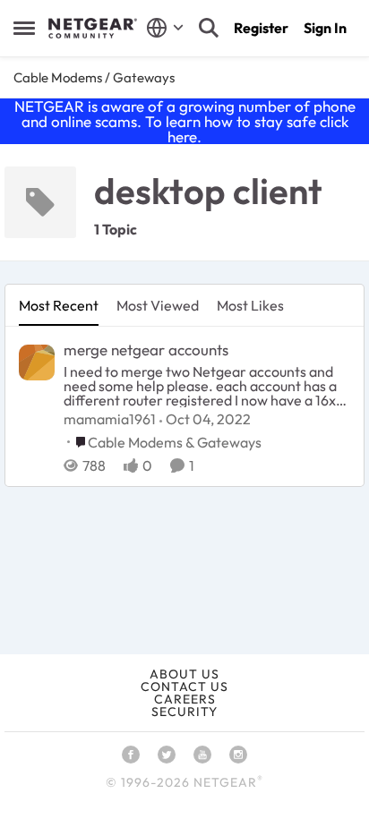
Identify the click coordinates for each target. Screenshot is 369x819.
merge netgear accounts (146, 349)
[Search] (208, 27)
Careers (185, 699)
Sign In (325, 28)
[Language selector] (165, 28)
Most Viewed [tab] (157, 305)
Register (261, 28)
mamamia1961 (110, 419)
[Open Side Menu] (24, 27)
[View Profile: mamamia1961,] (37, 362)
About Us (184, 674)
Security (184, 712)
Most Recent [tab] (59, 305)
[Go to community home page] (92, 28)
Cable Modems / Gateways (94, 77)
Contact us (184, 686)
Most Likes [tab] (250, 305)
